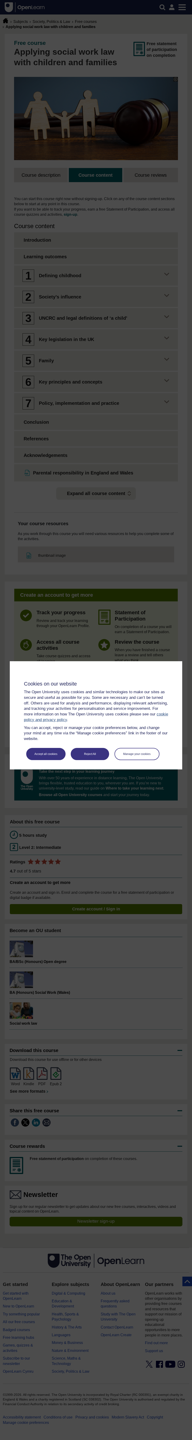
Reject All (90, 754)
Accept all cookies (45, 754)
